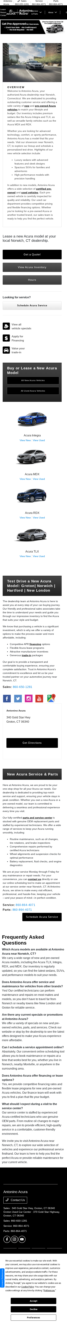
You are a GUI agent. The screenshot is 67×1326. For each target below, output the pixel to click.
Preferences (33, 1317)
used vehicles (29, 192)
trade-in (26, 655)
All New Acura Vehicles (33, 380)
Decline (33, 1309)
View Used (39, 440)
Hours (32, 279)
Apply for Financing (18, 338)
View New (25, 440)
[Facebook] (7, 1239)
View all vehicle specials (21, 326)
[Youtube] (22, 1239)
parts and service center (37, 817)
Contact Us (17, 1200)
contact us (34, 879)
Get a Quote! (32, 254)
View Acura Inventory (32, 267)
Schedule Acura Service (32, 305)
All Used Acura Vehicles (33, 391)
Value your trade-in (18, 350)
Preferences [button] (49, 1290)
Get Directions (32, 742)
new (26, 105)
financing (35, 644)
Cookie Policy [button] (27, 1287)
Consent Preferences (2, 1278)
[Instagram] (14, 1239)
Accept (33, 1301)
